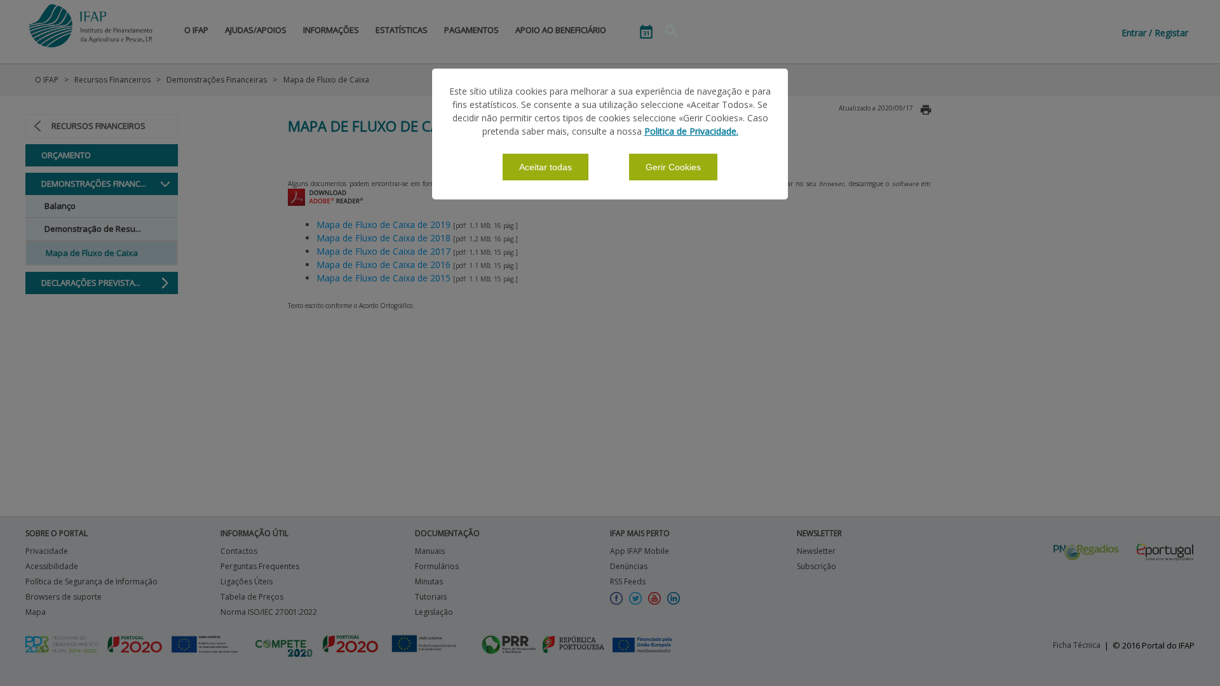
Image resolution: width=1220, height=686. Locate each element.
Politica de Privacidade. (691, 131)
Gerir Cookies (673, 167)
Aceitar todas (545, 167)
